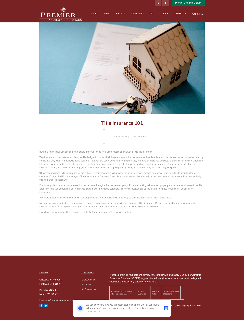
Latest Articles (88, 279)
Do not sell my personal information (137, 281)
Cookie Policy (93, 311)
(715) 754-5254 (54, 279)
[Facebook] (165, 3)
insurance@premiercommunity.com (57, 300)
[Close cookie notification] (166, 308)
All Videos (86, 284)
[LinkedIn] (158, 3)
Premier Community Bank (188, 3)
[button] (94, 14)
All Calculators (88, 289)
